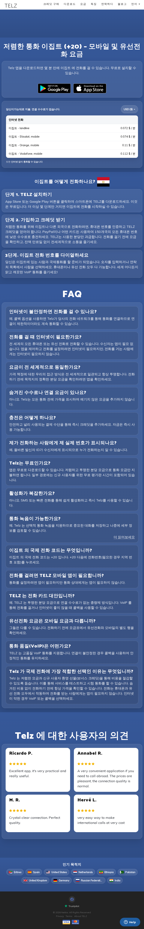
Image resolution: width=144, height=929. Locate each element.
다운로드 (70, 3)
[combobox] (129, 109)
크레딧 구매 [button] (51, 3)
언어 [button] (134, 3)
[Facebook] (72, 899)
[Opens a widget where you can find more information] (130, 922)
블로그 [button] (122, 3)
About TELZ (80, 916)
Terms (69, 916)
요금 (83, 3)
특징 (94, 3)
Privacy (60, 916)
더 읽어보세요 (124, 537)
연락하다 (107, 3)
